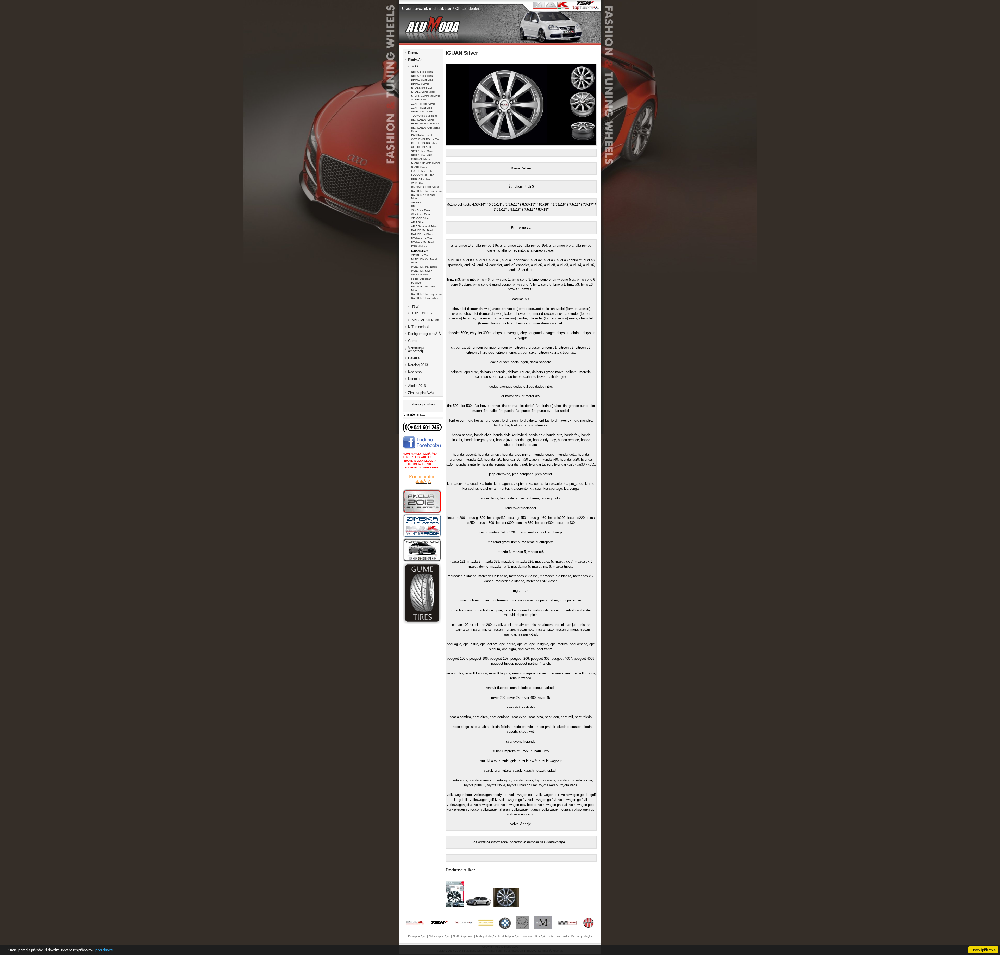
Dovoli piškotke (983, 949)
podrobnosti (104, 949)
